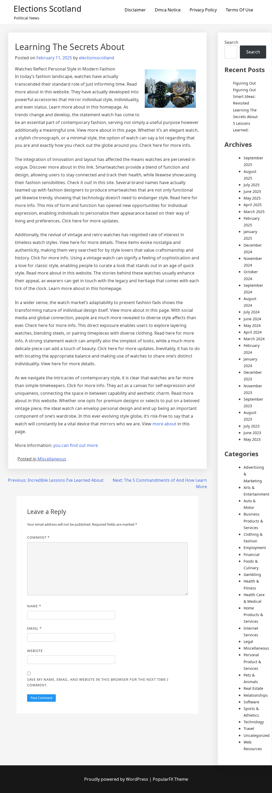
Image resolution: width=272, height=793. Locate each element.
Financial (252, 554)
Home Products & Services (253, 614)
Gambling (252, 574)
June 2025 (252, 191)
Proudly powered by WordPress (116, 779)
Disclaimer (135, 10)
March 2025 (254, 211)
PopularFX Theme (170, 779)
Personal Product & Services (252, 661)
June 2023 (252, 432)
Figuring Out (244, 83)
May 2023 (252, 439)
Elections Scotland (47, 8)
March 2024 (254, 338)
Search (231, 42)
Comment (38, 537)
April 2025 (253, 204)
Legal (248, 641)
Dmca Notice (168, 10)
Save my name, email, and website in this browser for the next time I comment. (97, 682)
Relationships (256, 695)
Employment (255, 547)
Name (34, 606)
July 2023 (252, 426)
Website (35, 650)
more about (164, 424)
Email (34, 628)
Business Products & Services (253, 521)
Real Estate (253, 688)
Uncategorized (257, 735)
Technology (254, 721)
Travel (249, 728)
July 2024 (252, 311)
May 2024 (252, 325)
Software (251, 701)
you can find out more (75, 445)
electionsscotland (96, 58)
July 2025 (252, 184)
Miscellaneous (51, 459)
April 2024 (253, 332)
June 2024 (252, 318)
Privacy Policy (203, 10)
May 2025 (252, 198)
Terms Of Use (239, 10)
